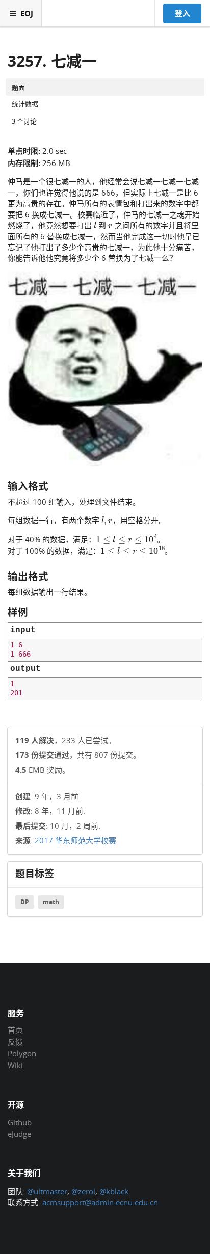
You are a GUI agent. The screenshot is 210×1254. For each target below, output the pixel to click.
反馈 (15, 1042)
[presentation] (95, 225)
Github (20, 1122)
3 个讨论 (24, 121)
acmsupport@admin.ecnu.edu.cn (100, 1202)
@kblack (113, 1191)
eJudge (19, 1133)
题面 (18, 87)
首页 (15, 1030)
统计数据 (25, 103)
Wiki (15, 1065)
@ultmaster (47, 1191)
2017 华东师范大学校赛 (75, 840)
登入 (182, 13)
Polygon (22, 1053)
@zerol (83, 1191)
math (51, 901)
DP (24, 901)
